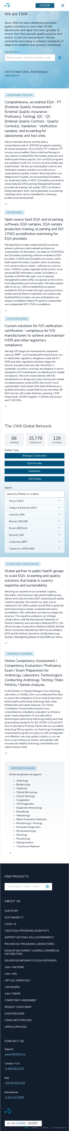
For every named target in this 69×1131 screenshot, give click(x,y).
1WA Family (34, 479)
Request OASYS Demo (18, 1007)
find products (12, 52)
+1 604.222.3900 (14, 1097)
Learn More (11, 75)
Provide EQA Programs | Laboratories (29, 944)
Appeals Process (15, 1027)
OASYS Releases (14, 1013)
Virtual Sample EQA (17, 980)
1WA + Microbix (14, 967)
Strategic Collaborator (34, 455)
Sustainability (14, 917)
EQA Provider (34, 463)
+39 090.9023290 (15, 1083)
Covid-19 (10, 924)
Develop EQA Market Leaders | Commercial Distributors (32, 952)
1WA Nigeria (12, 987)
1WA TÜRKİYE (12, 993)
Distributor (34, 471)
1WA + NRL (11, 974)
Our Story (11, 911)
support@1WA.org (15, 1054)
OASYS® (45, 5)
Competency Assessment (21, 1000)
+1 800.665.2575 (14, 1068)
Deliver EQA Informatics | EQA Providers (30, 960)
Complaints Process (18, 1020)
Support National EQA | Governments (29, 937)
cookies (21, 1123)
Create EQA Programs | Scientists (27, 930)
